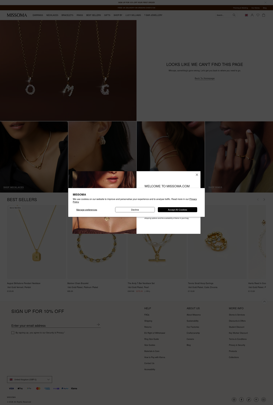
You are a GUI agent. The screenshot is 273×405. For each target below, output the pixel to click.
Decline (135, 209)
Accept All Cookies (177, 209)
